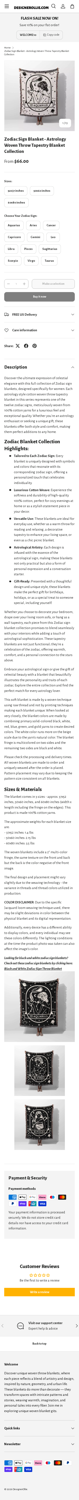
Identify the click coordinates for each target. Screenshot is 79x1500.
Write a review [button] (39, 1292)
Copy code (53, 34)
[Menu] (6, 6)
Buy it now (39, 296)
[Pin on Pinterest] (34, 346)
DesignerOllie (20, 1489)
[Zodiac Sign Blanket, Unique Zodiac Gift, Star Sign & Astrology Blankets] (39, 974)
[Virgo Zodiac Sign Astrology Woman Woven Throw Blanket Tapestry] (39, 1048)
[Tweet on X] (17, 346)
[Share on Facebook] (26, 346)
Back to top (39, 1343)
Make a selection (53, 283)
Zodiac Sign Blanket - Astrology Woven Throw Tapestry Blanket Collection (36, 53)
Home (7, 47)
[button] (72, 6)
